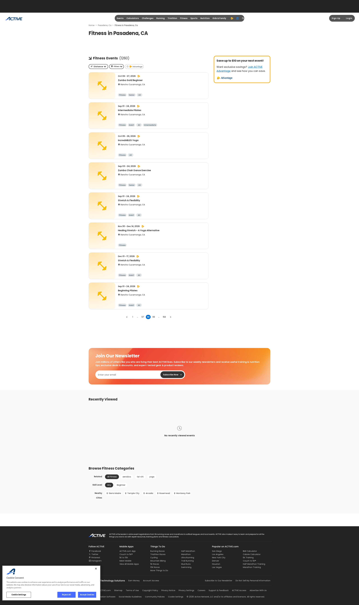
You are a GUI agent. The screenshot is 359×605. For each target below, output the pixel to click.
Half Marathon (188, 551)
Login (349, 18)
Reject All (66, 594)
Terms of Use (132, 590)
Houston (216, 564)
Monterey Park (183, 493)
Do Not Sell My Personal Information (253, 580)
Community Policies (155, 596)
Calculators (132, 18)
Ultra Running (187, 557)
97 (142, 317)
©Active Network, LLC (200, 596)
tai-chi (140, 476)
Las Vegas (217, 567)
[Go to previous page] (127, 317)
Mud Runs (186, 564)
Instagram (96, 560)
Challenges (147, 18)
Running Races (157, 551)
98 (148, 317)
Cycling (154, 557)
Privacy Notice (168, 590)
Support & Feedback (219, 590)
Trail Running (187, 560)
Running (160, 18)
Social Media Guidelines (130, 596)
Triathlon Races (157, 554)
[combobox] (98, 66)
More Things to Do (159, 570)
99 (153, 317)
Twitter (94, 554)
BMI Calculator (250, 551)
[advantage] (231, 18)
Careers (201, 590)
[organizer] (237, 18)
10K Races (155, 567)
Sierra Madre (115, 493)
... (137, 317)
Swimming (186, 567)
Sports (193, 18)
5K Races (154, 564)
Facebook (96, 551)
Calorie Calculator (252, 554)
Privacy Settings (186, 590)
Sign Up (336, 18)
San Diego (217, 551)
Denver (215, 560)
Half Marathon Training (254, 564)
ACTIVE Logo (95, 534)
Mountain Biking (158, 560)
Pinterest (95, 557)
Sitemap (118, 590)
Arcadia (149, 493)
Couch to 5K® (126, 554)
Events (120, 18)
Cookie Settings (18, 594)
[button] (116, 66)
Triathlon (172, 18)
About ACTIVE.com (102, 590)
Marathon (186, 554)
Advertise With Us (258, 590)
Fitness (183, 18)
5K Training (248, 557)
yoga (151, 476)
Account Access (151, 580)
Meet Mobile (125, 560)
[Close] (96, 569)
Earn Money (134, 580)
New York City (218, 557)
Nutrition (205, 18)
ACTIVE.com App (127, 551)
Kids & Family (219, 18)
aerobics (127, 476)
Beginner (121, 485)
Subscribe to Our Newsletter (218, 580)
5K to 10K (123, 557)
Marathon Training (252, 567)
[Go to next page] (170, 317)
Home (92, 25)
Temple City (133, 493)
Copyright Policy (150, 590)
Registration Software (104, 596)
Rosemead (164, 493)
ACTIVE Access (239, 590)
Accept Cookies (87, 594)
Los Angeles (217, 554)
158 (164, 317)
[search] (243, 18)
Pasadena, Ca (104, 25)
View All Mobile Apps (129, 564)
